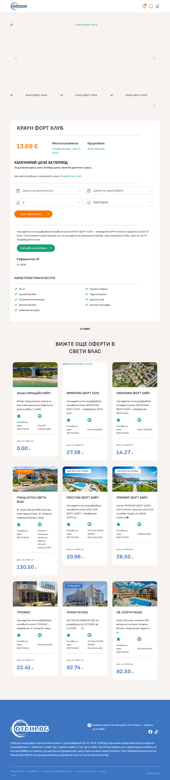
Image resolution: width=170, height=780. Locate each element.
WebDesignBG (153, 773)
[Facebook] (151, 732)
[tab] (85, 329)
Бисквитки (33, 771)
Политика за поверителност (57, 771)
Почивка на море (61, 149)
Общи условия (17, 771)
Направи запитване (33, 248)
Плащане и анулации (85, 771)
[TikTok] (157, 732)
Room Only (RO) (95, 149)
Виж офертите (31, 214)
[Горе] (165, 775)
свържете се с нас (70, 176)
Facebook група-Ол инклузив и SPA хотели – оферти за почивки (122, 725)
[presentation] (15, 58)
